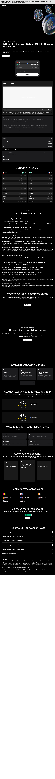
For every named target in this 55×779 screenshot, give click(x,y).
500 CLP (4, 192)
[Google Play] (33, 418)
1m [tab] (18, 110)
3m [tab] (24, 110)
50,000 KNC (31, 202)
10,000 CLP (5, 199)
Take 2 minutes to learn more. (20, 2)
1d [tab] (6, 110)
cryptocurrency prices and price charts (27, 299)
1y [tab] (36, 110)
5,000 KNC (31, 197)
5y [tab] (42, 110)
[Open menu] (52, 5)
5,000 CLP (5, 197)
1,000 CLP (5, 194)
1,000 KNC (31, 194)
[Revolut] (5, 5)
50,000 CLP (5, 202)
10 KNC (30, 181)
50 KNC (30, 186)
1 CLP (4, 176)
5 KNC (30, 179)
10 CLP (4, 181)
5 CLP (4, 179)
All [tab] (48, 110)
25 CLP (4, 184)
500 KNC (31, 192)
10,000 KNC (31, 199)
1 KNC (30, 176)
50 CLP (4, 186)
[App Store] (33, 405)
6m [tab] (30, 110)
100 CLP (4, 189)
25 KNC (30, 184)
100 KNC (30, 189)
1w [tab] (12, 110)
